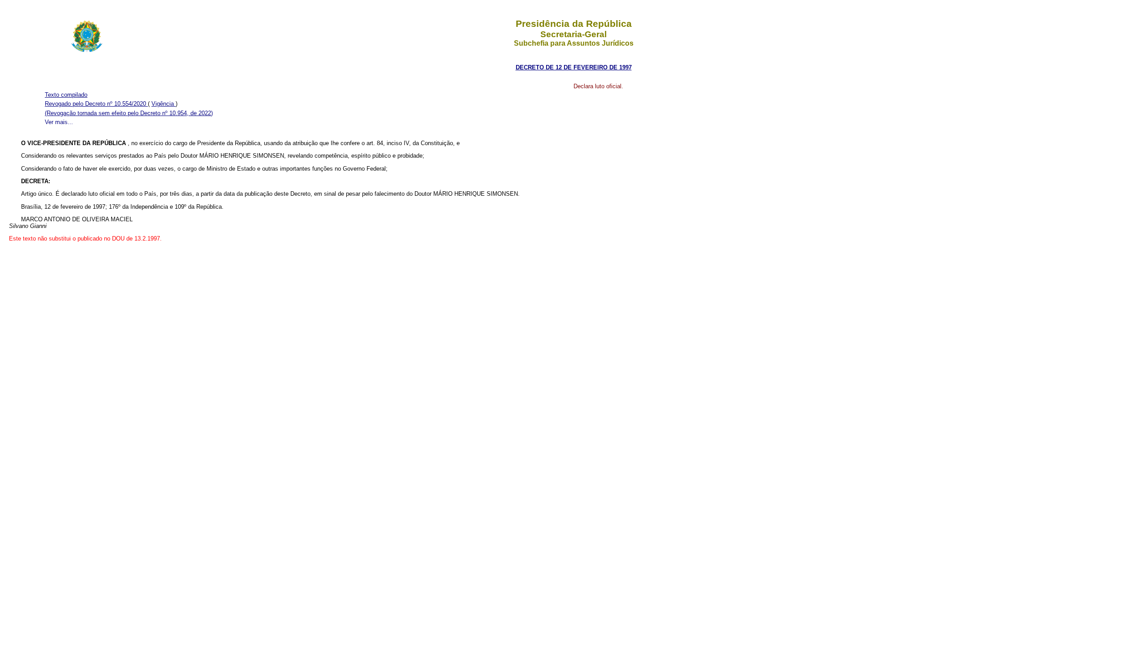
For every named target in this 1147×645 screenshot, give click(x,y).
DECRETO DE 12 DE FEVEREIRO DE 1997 (574, 67)
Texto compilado (66, 94)
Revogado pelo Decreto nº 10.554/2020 (96, 103)
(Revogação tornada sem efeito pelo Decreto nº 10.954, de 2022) (129, 113)
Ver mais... (59, 122)
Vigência (163, 103)
